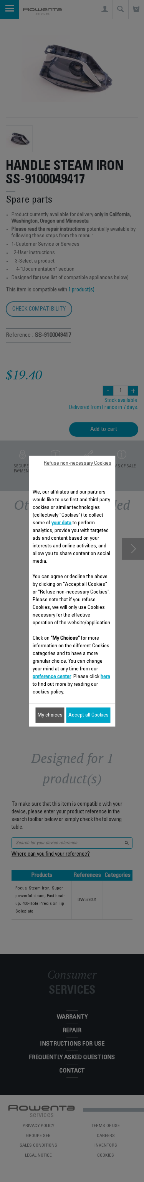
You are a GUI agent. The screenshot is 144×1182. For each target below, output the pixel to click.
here (105, 676)
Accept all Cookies (88, 715)
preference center (52, 676)
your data (61, 522)
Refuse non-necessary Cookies (77, 463)
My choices (50, 715)
